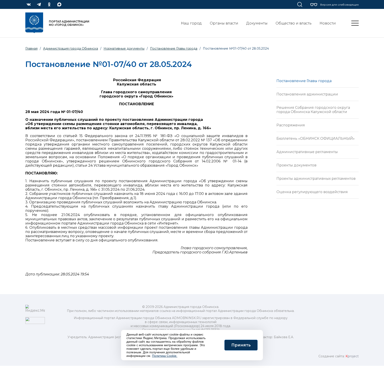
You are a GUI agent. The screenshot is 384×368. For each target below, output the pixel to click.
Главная (31, 49)
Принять (241, 345)
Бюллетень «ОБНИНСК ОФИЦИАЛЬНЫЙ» (315, 138)
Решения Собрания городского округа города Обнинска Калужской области (313, 109)
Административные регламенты (307, 152)
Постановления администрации (307, 94)
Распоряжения (290, 125)
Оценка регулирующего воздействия (312, 192)
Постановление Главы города (304, 81)
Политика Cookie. (164, 356)
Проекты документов (296, 165)
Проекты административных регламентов (316, 178)
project (352, 356)
